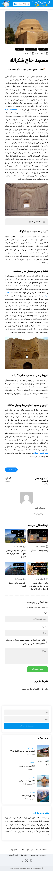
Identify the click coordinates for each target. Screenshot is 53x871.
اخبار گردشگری (13, 855)
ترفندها (32, 762)
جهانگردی (20, 535)
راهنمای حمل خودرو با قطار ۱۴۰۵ (22, 751)
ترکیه (21, 532)
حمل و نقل (31, 748)
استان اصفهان (19, 564)
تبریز (36, 568)
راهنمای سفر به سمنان (39, 550)
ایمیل (44, 626)
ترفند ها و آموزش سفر (37, 855)
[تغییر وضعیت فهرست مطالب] (44, 222)
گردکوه (8, 479)
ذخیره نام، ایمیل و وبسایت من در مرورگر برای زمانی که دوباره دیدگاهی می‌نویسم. (25, 642)
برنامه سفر (23, 855)
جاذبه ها (43, 49)
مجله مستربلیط (41, 849)
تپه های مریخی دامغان (41, 481)
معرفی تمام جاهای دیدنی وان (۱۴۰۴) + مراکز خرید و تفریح (16, 553)
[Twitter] (26, 860)
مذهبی (19, 49)
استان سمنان (31, 49)
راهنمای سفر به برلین (27, 780)
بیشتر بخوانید (38, 513)
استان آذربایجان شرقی (39, 564)
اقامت (22, 849)
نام (45, 613)
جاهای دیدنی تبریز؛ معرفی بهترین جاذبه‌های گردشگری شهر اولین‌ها (38, 586)
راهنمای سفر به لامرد (27, 766)
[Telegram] (22, 860)
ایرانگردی (43, 535)
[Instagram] (31, 860)
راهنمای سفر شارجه (27, 795)
